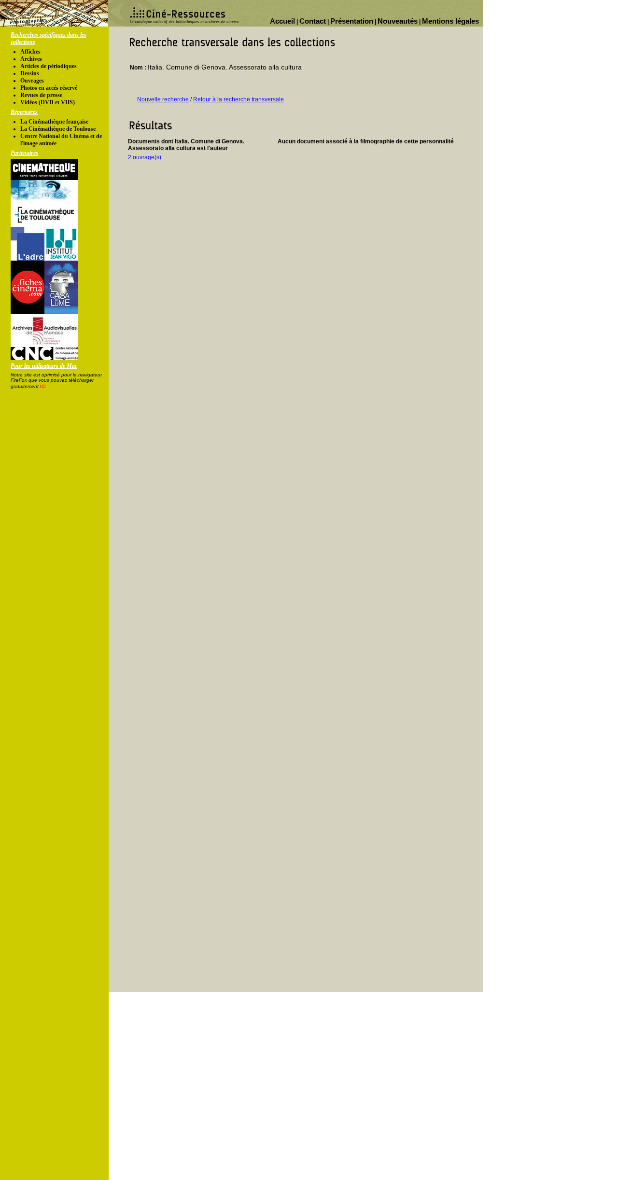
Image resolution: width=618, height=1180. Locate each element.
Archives (31, 59)
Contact (312, 21)
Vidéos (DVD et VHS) (47, 102)
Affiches (30, 51)
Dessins (29, 73)
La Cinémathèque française (54, 121)
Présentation (351, 21)
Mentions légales (450, 21)
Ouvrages (32, 80)
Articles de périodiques (48, 66)
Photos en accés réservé (48, 87)
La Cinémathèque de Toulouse (58, 128)
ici (43, 386)
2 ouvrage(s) (144, 157)
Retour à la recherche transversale (238, 99)
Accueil (282, 21)
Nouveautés (398, 21)
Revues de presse (41, 95)
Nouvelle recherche (163, 99)
